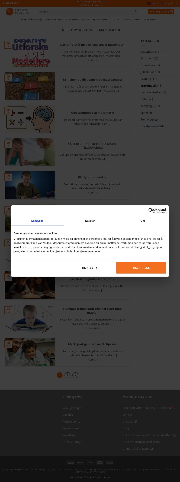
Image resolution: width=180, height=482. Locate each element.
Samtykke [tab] (37, 220)
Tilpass (87, 267)
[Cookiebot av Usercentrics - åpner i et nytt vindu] (151, 210)
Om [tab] (142, 220)
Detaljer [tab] (90, 220)
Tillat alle (141, 267)
